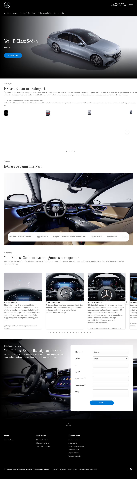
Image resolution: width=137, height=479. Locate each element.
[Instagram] (131, 469)
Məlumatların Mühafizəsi (88, 469)
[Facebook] (127, 469)
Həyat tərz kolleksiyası (76, 446)
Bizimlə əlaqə (8, 440)
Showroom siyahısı (42, 443)
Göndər (101, 403)
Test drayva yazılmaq (43, 446)
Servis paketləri (73, 449)
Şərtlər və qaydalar (59, 469)
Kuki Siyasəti (72, 469)
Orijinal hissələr (73, 453)
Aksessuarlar (72, 443)
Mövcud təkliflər (42, 440)
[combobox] (111, 352)
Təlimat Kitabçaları (74, 456)
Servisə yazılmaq (74, 440)
